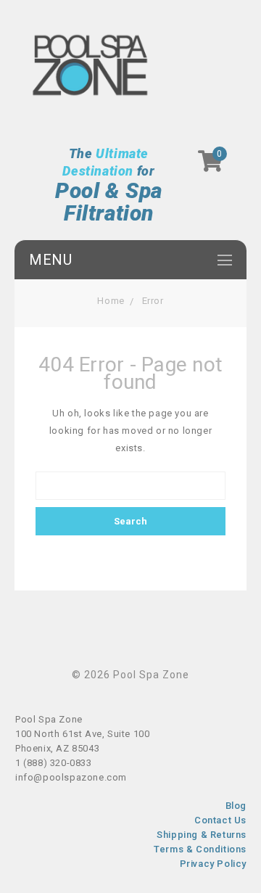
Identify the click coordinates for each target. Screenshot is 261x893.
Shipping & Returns (201, 834)
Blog (235, 805)
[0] (210, 165)
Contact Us (220, 820)
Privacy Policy (213, 863)
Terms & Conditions (200, 849)
